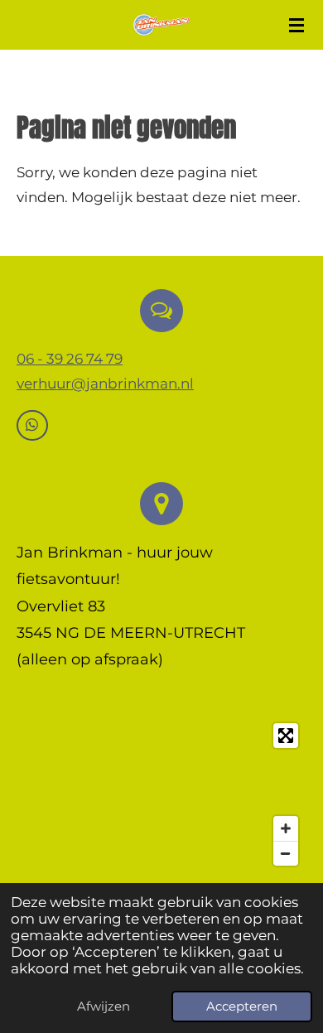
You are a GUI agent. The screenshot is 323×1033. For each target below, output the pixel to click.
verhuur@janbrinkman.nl (105, 383)
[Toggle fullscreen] (285, 735)
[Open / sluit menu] (296, 24)
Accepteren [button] (241, 1006)
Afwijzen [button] (103, 1006)
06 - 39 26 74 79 (70, 358)
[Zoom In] (285, 828)
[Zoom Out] (285, 853)
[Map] (161, 795)
